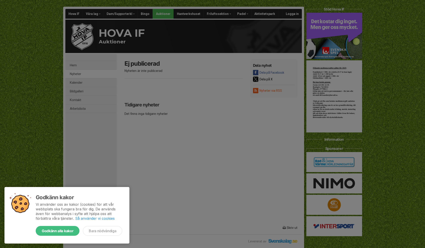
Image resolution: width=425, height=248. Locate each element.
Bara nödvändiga (102, 231)
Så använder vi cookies (95, 218)
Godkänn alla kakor (57, 231)
